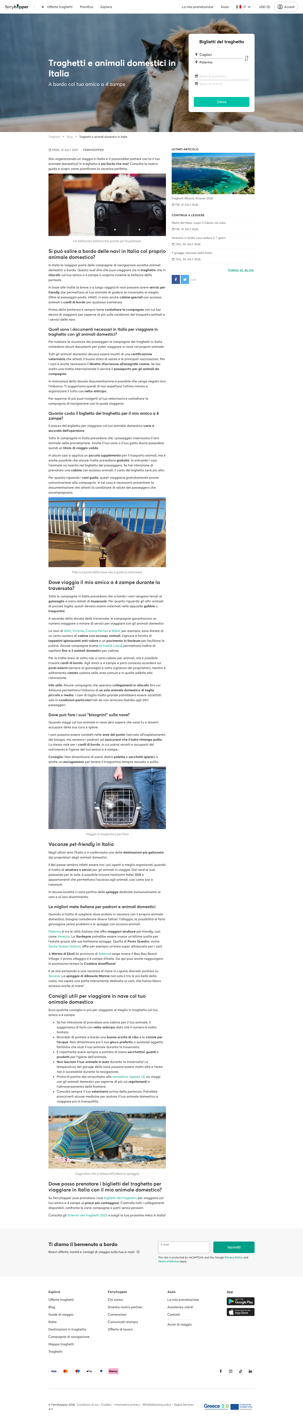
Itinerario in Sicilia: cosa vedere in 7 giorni (198, 238)
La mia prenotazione (197, 7)
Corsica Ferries (97, 631)
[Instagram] (231, 1371)
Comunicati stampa (123, 1322)
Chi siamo (115, 1300)
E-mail (165, 1244)
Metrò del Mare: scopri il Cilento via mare (199, 223)
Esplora (106, 7)
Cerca (221, 102)
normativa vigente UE (128, 1077)
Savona (54, 976)
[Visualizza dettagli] (138, 1251)
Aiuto (225, 7)
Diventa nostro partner (125, 1307)
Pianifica (86, 7)
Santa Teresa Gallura (64, 946)
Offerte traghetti (60, 7)
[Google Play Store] (241, 1301)
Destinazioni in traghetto (67, 1329)
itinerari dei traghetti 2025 (87, 1215)
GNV (67, 631)
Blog (70, 137)
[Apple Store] (241, 1312)
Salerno (104, 954)
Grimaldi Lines (110, 646)
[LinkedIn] (250, 1371)
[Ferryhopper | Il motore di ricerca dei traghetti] (17, 6)
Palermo (54, 931)
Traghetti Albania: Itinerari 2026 (192, 198)
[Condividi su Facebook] (176, 279)
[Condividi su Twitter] (185, 279)
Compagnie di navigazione (68, 1337)
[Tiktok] (240, 1371)
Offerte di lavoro (120, 1329)
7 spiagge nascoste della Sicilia (192, 253)
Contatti (173, 1314)
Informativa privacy (127, 1404)
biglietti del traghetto (120, 1198)
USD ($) (264, 7)
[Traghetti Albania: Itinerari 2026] (213, 173)
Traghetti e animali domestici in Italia (103, 137)
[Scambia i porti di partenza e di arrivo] (246, 58)
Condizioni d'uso (87, 1404)
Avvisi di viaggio (179, 1324)
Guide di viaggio (60, 1314)
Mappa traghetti (61, 1344)
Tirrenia (78, 631)
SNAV (116, 631)
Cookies (106, 1404)
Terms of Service (168, 1261)
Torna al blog (241, 270)
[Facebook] (221, 1371)
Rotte (52, 1322)
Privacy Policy (234, 1257)
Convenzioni (117, 1314)
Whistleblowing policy (157, 1404)
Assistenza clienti (180, 1307)
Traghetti (54, 137)
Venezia (64, 936)
